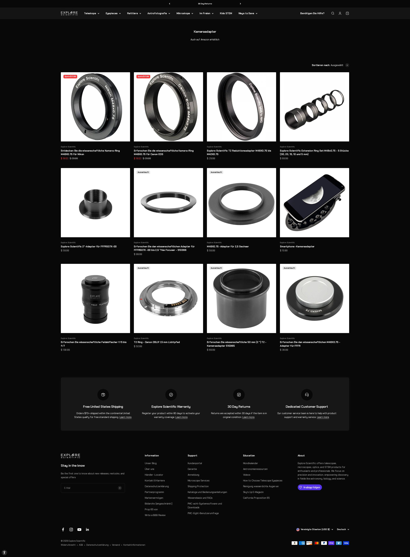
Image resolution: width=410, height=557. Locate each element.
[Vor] (240, 3)
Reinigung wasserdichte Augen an (261, 486)
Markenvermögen (154, 497)
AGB (81, 545)
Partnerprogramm (154, 492)
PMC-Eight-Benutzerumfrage (203, 513)
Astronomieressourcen (255, 469)
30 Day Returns (205, 4)
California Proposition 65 (256, 497)
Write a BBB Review (155, 515)
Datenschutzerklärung (157, 486)
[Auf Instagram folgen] (71, 529)
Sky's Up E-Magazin (253, 492)
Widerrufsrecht (68, 545)
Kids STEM (226, 13)
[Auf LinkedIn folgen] (87, 529)
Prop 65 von (151, 509)
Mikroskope (183, 13)
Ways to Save (246, 13)
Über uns (149, 469)
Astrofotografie (157, 13)
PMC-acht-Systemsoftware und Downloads (205, 505)
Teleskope (90, 13)
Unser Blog (151, 463)
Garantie (192, 469)
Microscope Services (198, 480)
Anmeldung (193, 474)
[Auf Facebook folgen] (63, 529)
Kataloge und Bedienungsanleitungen (207, 492)
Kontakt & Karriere (155, 480)
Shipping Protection (198, 486)
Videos (246, 474)
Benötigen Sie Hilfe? (312, 13)
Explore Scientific (68, 147)
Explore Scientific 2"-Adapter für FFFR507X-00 (89, 246)
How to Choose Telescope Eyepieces (262, 480)
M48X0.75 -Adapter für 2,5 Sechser (228, 246)
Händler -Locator (154, 474)
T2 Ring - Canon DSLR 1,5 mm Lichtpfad (157, 342)
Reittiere (132, 13)
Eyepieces (112, 13)
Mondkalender (250, 463)
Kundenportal (195, 463)
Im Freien (205, 13)
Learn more (125, 417)
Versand (116, 545)
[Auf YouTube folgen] (79, 529)
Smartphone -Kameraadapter (297, 246)
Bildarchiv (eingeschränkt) (158, 503)
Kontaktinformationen (134, 545)
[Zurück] (169, 3)
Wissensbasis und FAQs (200, 497)
